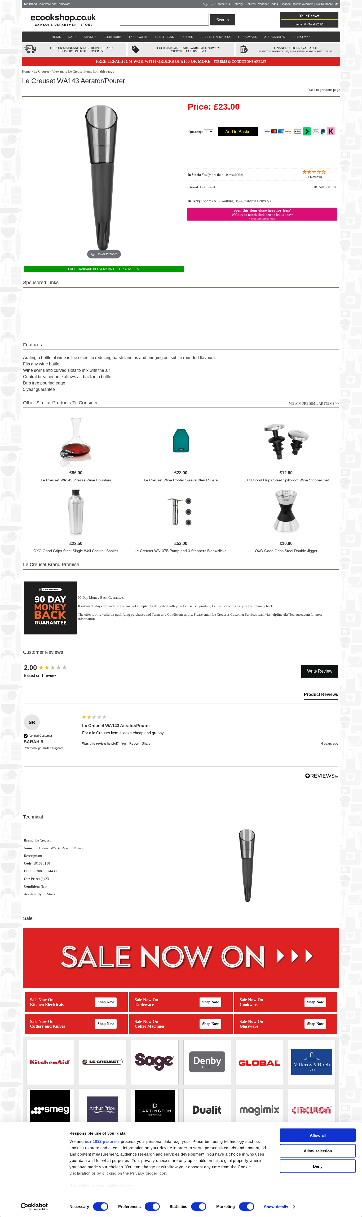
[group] (52, 667)
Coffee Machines (150, 1026)
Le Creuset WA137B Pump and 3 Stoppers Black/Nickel (181, 551)
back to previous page (324, 90)
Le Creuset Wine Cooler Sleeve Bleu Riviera (181, 480)
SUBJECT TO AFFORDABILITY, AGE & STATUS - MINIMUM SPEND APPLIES (295, 51)
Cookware (249, 1004)
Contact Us (222, 4)
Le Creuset (41, 71)
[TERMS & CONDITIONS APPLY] (240, 62)
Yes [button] (124, 743)
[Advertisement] (181, 312)
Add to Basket (238, 131)
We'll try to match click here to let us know (262, 215)
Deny (318, 1166)
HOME (56, 36)
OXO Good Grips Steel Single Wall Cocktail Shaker (75, 551)
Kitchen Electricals (47, 1004)
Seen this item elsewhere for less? (262, 210)
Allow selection (318, 1150)
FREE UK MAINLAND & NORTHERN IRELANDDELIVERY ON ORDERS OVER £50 (81, 49)
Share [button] (146, 743)
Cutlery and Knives (47, 1026)
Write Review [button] (319, 671)
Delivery (237, 4)
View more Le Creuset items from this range (83, 71)
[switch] (152, 1206)
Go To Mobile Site (327, 4)
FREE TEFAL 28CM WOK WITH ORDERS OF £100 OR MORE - (155, 61)
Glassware (249, 1026)
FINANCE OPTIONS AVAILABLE (295, 48)
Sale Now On (42, 999)
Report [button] (134, 743)
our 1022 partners (102, 1141)
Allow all (318, 1135)
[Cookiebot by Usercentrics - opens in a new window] (34, 1207)
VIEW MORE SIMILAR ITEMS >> (314, 403)
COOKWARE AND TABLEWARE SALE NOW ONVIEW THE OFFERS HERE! (188, 49)
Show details (276, 1206)
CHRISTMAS (302, 36)
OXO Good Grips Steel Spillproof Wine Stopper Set (286, 480)
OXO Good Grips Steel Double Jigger (286, 551)
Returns (250, 4)
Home (26, 71)
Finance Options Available (297, 4)
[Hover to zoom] (104, 181)
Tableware (144, 1004)
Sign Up (208, 4)
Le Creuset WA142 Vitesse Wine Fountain (76, 480)
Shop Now (106, 1002)
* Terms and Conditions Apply (262, 219)
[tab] (321, 696)
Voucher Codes (268, 4)
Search (222, 19)
